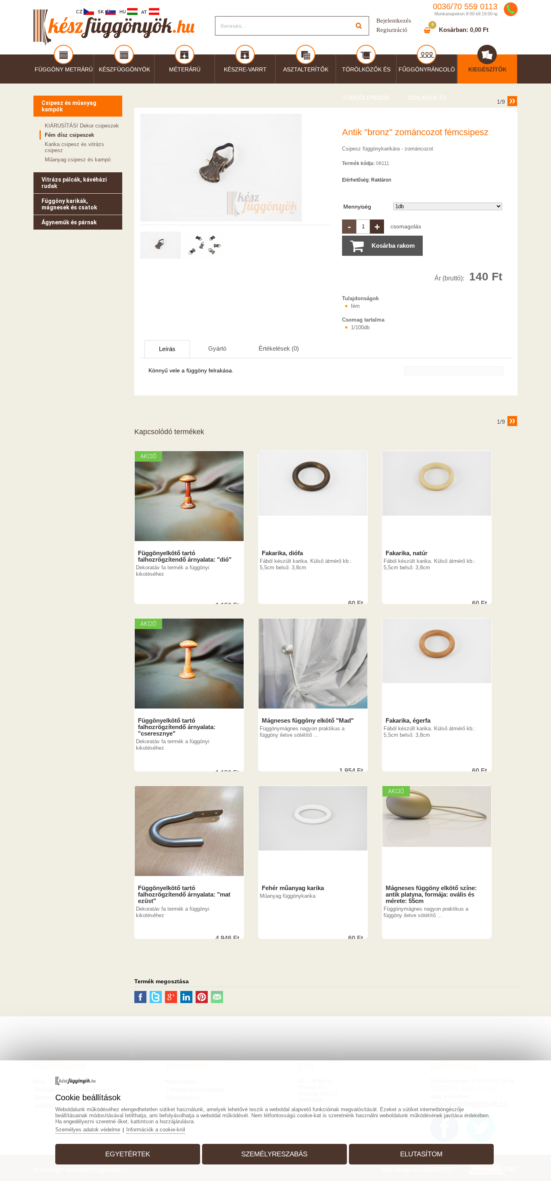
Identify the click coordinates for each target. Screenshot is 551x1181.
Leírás (167, 348)
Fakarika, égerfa (408, 720)
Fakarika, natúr (407, 553)
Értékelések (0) (279, 348)
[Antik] (221, 221)
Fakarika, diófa (282, 553)
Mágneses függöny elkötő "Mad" (308, 720)
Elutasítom (421, 1154)
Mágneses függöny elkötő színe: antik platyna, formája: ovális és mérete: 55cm (431, 894)
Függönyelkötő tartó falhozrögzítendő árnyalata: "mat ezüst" (184, 894)
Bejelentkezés (393, 20)
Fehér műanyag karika (293, 888)
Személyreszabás (274, 1154)
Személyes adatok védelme (87, 1130)
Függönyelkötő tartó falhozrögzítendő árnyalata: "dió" (185, 556)
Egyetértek (127, 1154)
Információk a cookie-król (155, 1130)
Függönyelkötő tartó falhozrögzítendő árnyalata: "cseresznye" (176, 727)
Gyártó (217, 348)
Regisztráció (391, 30)
